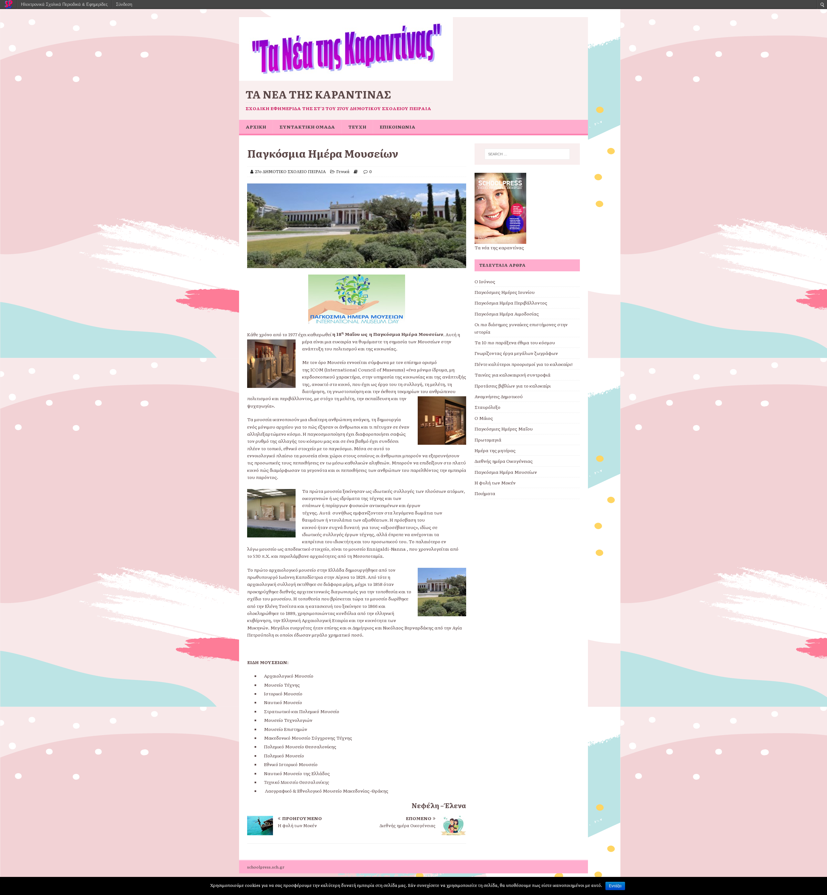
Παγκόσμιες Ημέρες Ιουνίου (505, 292)
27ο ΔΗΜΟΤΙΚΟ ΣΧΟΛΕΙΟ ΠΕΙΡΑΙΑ (290, 171)
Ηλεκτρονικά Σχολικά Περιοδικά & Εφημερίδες (64, 4)
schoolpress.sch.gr (265, 867)
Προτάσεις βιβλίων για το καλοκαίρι (513, 385)
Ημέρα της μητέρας (495, 450)
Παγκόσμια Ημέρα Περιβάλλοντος (511, 302)
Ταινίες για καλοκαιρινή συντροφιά (512, 374)
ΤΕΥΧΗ (357, 126)
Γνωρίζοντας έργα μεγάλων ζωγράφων (516, 353)
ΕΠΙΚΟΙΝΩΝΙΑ (397, 126)
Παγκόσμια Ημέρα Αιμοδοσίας (507, 313)
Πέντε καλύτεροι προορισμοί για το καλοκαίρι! (523, 364)
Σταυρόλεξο (487, 407)
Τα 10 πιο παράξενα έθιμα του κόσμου (515, 342)
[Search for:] (527, 154)
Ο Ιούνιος (485, 281)
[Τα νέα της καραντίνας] (346, 77)
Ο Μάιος (484, 418)
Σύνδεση (124, 4)
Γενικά (343, 171)
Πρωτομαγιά (488, 439)
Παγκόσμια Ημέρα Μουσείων (506, 472)
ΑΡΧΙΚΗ (256, 126)
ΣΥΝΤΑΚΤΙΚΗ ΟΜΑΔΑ (307, 126)
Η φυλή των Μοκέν (495, 482)
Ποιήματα (485, 493)
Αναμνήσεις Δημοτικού (499, 396)
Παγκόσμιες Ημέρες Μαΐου (504, 428)
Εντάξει (615, 886)
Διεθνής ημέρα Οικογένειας (504, 461)
